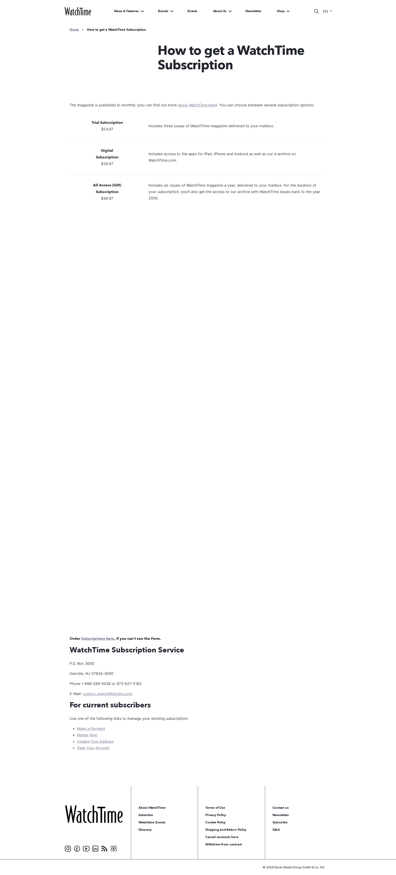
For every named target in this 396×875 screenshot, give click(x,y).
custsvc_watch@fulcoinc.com (107, 693)
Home (74, 30)
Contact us (280, 808)
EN (326, 11)
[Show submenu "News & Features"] (142, 11)
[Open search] (316, 11)
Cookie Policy (215, 822)
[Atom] (113, 848)
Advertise (145, 815)
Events (192, 11)
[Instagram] (68, 848)
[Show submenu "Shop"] (288, 11)
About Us (219, 11)
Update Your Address (95, 741)
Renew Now (87, 735)
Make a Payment (91, 728)
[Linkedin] (95, 848)
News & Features (126, 11)
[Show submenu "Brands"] (172, 11)
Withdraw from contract (223, 844)
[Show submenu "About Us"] (230, 11)
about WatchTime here (197, 105)
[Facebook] (77, 848)
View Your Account (93, 747)
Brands (163, 11)
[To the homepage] (94, 814)
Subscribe (279, 822)
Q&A (276, 830)
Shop (280, 11)
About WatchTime (151, 808)
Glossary (145, 830)
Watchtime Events (151, 822)
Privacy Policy (215, 815)
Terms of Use (215, 808)
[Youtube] (86, 848)
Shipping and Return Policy (225, 830)
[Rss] (104, 848)
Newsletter (253, 11)
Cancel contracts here (221, 837)
